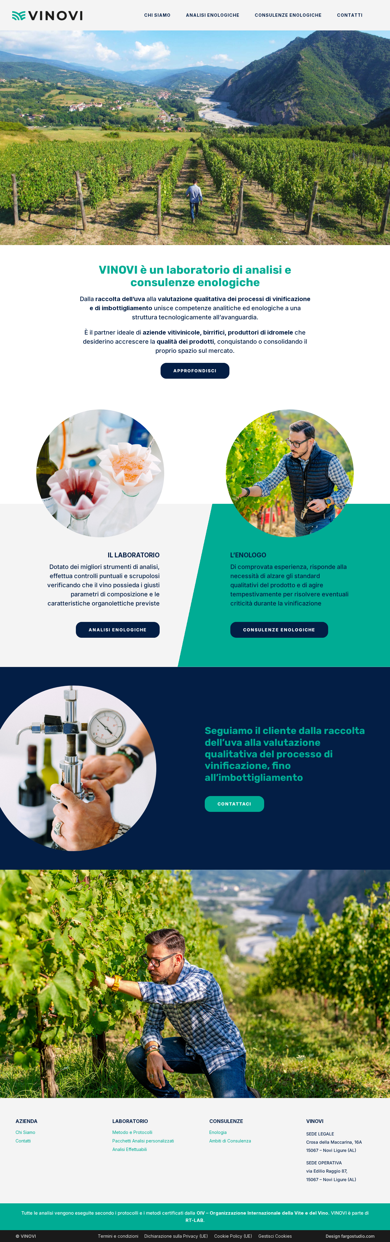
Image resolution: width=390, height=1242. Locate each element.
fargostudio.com (357, 1236)
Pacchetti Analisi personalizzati (143, 1140)
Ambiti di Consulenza (230, 1140)
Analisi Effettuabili (129, 1149)
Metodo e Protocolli (132, 1132)
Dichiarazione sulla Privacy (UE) (176, 1236)
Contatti (350, 15)
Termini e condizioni (118, 1236)
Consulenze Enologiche (288, 15)
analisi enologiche (118, 629)
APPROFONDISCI (195, 370)
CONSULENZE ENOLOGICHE (279, 629)
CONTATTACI (234, 803)
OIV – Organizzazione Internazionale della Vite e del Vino (262, 1213)
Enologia (218, 1132)
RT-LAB (194, 1220)
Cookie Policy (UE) (233, 1236)
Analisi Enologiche (212, 15)
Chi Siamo (157, 15)
